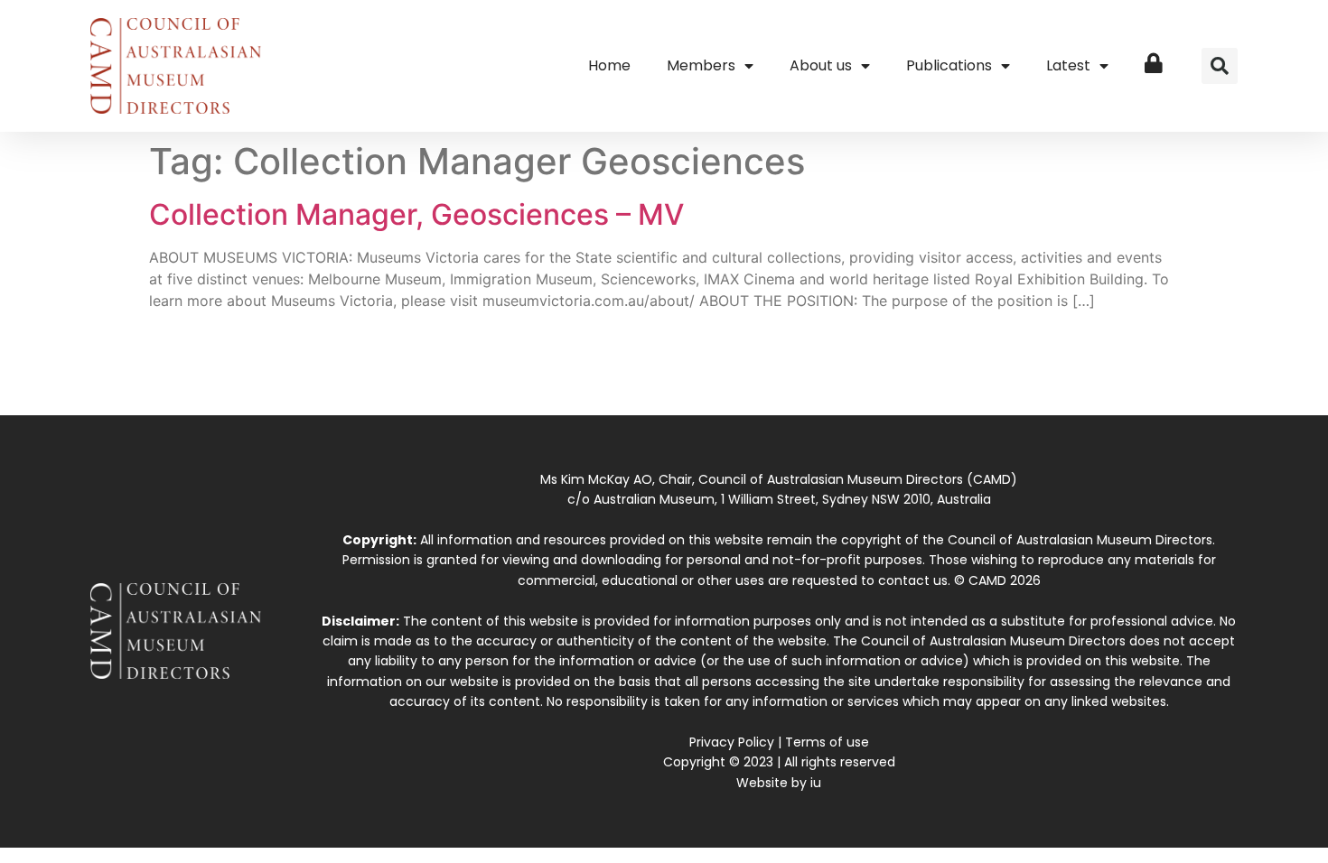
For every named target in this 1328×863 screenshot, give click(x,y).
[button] (1220, 66)
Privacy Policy (731, 742)
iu (815, 783)
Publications (949, 65)
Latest (1068, 65)
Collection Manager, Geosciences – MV (416, 214)
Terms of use (827, 742)
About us (821, 65)
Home (609, 65)
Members (701, 65)
